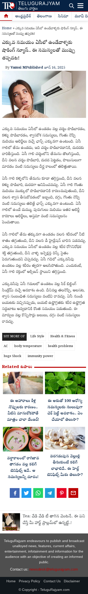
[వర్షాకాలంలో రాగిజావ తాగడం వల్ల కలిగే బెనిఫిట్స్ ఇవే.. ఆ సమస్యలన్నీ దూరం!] (23, 440)
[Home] (6, 16)
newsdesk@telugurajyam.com (53, 569)
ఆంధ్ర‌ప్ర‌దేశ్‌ (23, 16)
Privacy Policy (29, 581)
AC (6, 346)
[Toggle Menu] (80, 5)
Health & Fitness (62, 337)
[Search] (71, 5)
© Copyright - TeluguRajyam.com (44, 590)
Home (7, 28)
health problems (60, 346)
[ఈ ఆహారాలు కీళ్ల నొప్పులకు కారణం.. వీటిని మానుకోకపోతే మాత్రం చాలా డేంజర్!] (23, 384)
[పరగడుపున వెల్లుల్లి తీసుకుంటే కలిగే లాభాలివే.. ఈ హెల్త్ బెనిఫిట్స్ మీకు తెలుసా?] (65, 439)
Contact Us (52, 581)
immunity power (40, 356)
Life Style (37, 337)
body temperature (28, 346)
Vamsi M (18, 67)
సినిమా (63, 16)
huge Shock (12, 356)
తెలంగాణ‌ (44, 16)
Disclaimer (72, 581)
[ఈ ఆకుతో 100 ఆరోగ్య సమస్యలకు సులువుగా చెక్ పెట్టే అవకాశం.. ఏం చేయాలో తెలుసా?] (65, 384)
